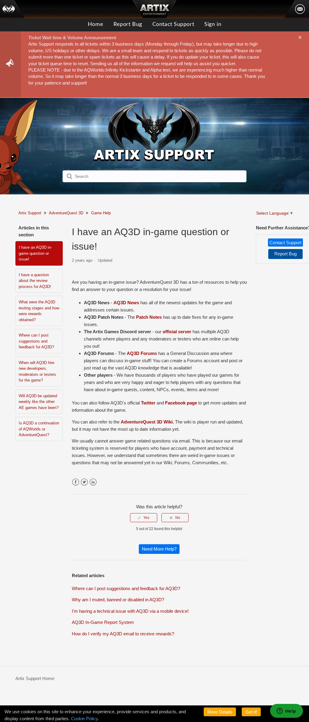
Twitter (148, 402)
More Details (219, 711)
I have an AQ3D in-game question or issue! (35, 253)
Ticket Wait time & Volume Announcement (72, 37)
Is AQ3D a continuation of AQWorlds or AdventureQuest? (39, 429)
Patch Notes (149, 317)
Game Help (101, 213)
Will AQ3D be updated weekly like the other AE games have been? (39, 402)
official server (177, 331)
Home (95, 24)
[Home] (12, 9)
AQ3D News (126, 302)
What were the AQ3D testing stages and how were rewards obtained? (39, 311)
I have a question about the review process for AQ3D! (35, 281)
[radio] (143, 517)
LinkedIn (93, 482)
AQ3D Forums (142, 353)
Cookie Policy (84, 718)
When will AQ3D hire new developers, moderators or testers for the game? (37, 371)
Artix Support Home (34, 678)
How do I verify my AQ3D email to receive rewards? (123, 633)
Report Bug (127, 24)
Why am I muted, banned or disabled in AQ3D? (118, 599)
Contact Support (173, 24)
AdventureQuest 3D (66, 213)
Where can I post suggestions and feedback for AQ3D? (36, 341)
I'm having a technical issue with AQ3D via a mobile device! (130, 611)
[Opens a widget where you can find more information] (286, 711)
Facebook (75, 482)
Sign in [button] (212, 24)
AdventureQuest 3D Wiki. (147, 421)
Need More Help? (159, 548)
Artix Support (29, 213)
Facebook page (181, 402)
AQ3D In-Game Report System (103, 622)
